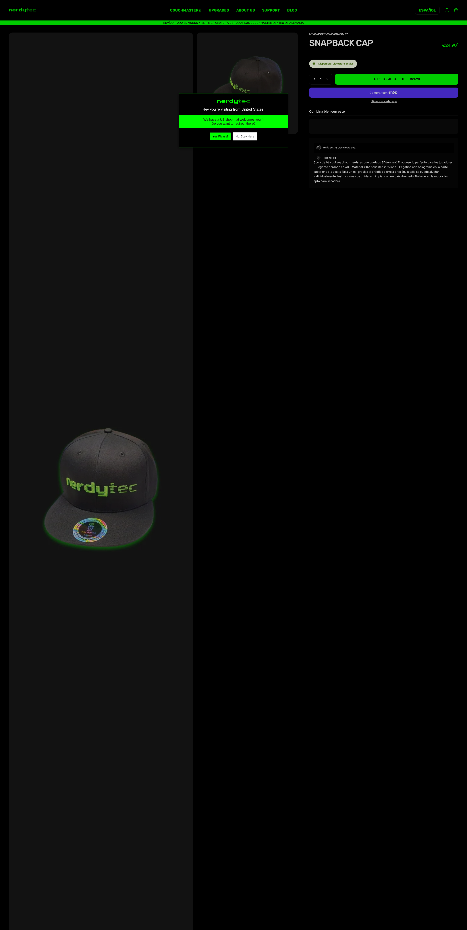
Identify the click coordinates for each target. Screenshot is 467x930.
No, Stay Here (245, 137)
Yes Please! (220, 137)
